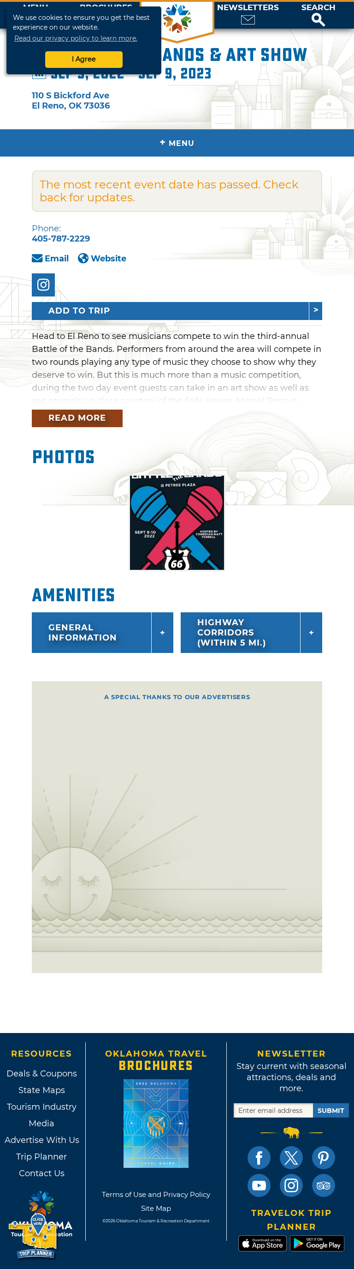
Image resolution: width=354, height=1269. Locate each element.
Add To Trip (79, 311)
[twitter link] (291, 1157)
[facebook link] (259, 1157)
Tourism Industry (42, 1107)
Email (57, 259)
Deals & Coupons (41, 1074)
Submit (331, 1110)
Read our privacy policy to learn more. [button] (75, 38)
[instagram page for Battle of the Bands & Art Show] (43, 284)
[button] (318, 15)
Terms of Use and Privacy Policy (156, 1194)
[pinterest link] (323, 1157)
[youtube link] (259, 1185)
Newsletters (248, 7)
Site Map (156, 1208)
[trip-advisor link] (323, 1185)
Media (41, 1123)
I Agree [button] (84, 59)
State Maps (41, 1090)
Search (318, 7)
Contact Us (42, 1173)
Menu (177, 142)
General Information (82, 632)
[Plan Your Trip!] (33, 1236)
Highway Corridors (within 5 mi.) (231, 632)
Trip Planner (41, 1157)
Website (108, 259)
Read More (77, 418)
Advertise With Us (41, 1140)
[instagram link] (291, 1185)
